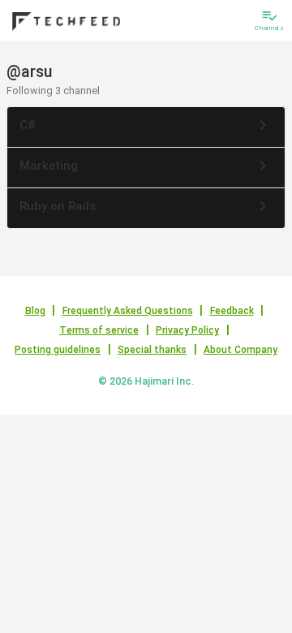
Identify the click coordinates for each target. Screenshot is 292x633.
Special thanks (152, 349)
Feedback (232, 310)
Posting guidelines (58, 349)
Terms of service (99, 330)
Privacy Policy (187, 330)
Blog (35, 310)
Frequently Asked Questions (127, 310)
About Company (240, 349)
